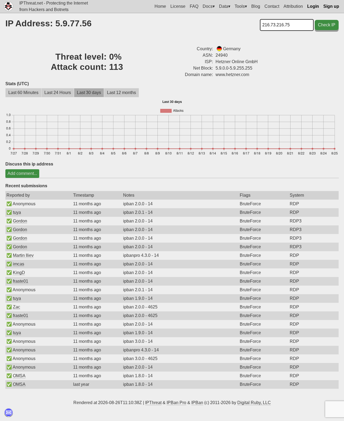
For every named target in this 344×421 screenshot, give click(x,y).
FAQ (194, 6)
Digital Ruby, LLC (254, 402)
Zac (16, 307)
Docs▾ (209, 6)
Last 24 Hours (57, 92)
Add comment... (22, 173)
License (177, 6)
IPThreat (153, 402)
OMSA (19, 375)
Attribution (293, 6)
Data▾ (224, 6)
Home (160, 6)
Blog (255, 6)
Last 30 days (89, 92)
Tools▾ (241, 6)
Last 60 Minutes (23, 92)
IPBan (197, 402)
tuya (17, 212)
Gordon (20, 221)
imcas (18, 264)
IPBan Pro (176, 402)
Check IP (326, 25)
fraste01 (20, 281)
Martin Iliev (23, 255)
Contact (271, 6)
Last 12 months (121, 92)
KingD (19, 272)
